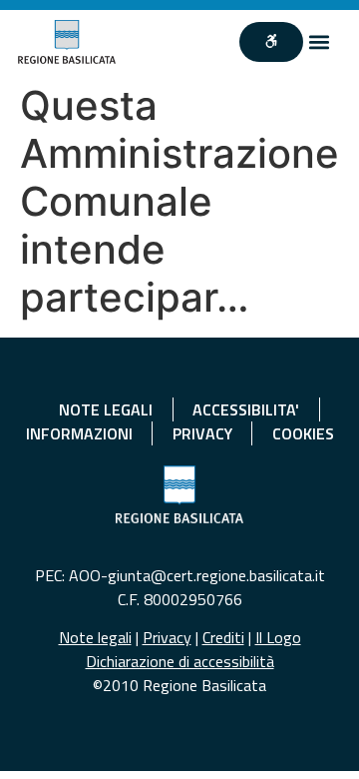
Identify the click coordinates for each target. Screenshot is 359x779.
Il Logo (278, 637)
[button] (319, 42)
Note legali (95, 637)
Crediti (223, 637)
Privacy (167, 637)
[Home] (67, 42)
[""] (271, 42)
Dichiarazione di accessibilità (180, 661)
